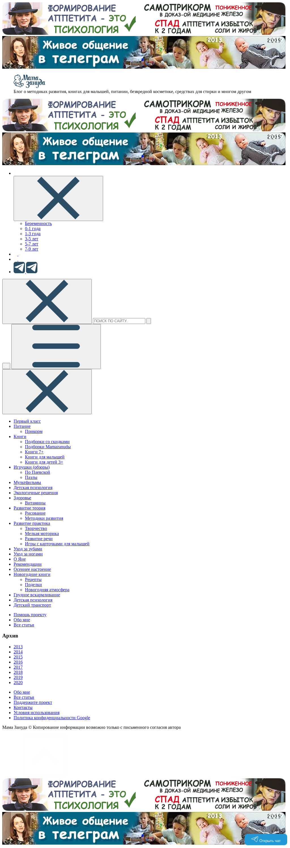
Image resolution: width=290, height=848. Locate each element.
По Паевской (37, 472)
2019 (18, 677)
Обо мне (22, 619)
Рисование (35, 513)
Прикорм (33, 431)
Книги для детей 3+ (44, 462)
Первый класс (27, 421)
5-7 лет (31, 243)
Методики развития (44, 518)
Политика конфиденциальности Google (52, 717)
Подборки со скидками (47, 441)
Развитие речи (39, 538)
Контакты (23, 707)
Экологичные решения (36, 492)
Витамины (35, 502)
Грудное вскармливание (37, 594)
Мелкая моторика (42, 533)
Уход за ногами (28, 554)
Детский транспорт (32, 605)
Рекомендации (28, 564)
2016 (18, 662)
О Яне (20, 559)
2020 (18, 682)
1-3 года (32, 233)
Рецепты (33, 579)
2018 (18, 672)
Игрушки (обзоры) (32, 467)
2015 (18, 657)
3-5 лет (31, 238)
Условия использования (36, 712)
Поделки (33, 584)
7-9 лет (31, 249)
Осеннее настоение (32, 569)
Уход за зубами (28, 548)
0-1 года (32, 228)
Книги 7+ (34, 451)
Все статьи (24, 624)
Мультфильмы (27, 482)
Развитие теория (29, 508)
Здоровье (22, 497)
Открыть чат (269, 841)
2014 (18, 651)
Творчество (36, 528)
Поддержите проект (33, 702)
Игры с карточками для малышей (57, 543)
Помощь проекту (30, 614)
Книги (20, 436)
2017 (18, 667)
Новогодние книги (32, 574)
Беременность (38, 223)
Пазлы (31, 477)
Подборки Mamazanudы (48, 446)
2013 (18, 646)
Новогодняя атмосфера (47, 589)
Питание (22, 426)
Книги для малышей (45, 456)
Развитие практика (32, 523)
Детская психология (33, 487)
